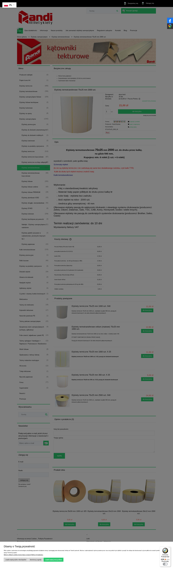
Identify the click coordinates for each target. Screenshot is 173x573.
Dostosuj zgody (36, 560)
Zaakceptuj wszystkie (53, 560)
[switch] (165, 564)
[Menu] (169, 547)
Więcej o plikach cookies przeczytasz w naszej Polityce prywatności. (23, 554)
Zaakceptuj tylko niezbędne (15, 560)
